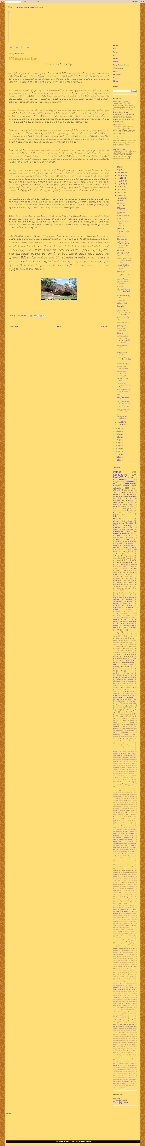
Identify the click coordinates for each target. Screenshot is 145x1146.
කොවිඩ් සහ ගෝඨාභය (124, 323)
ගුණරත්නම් (124, 929)
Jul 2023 (120, 186)
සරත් (116, 806)
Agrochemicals (117, 601)
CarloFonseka (117, 539)
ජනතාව (124, 938)
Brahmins (130, 601)
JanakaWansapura (127, 492)
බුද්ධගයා (134, 1003)
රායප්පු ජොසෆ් (122, 1028)
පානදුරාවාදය (125, 987)
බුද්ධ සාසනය (127, 1003)
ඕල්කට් (127, 763)
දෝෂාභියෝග (126, 613)
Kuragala (131, 833)
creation (122, 853)
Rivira (132, 552)
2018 (117, 440)
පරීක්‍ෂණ (130, 644)
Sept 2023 (121, 181)
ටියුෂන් (125, 946)
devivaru (130, 673)
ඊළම (125, 636)
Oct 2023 (120, 178)
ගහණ (127, 925)
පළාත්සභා (130, 697)
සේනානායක (118, 1079)
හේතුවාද (132, 1083)
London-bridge (129, 835)
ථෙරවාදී (132, 691)
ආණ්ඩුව (121, 761)
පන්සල (123, 981)
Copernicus (134, 818)
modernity (129, 535)
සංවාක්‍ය (127, 1061)
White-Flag (123, 738)
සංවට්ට (120, 1061)
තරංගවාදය (123, 773)
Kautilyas (132, 831)
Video (114, 738)
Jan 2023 (120, 425)
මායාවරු (132, 1018)
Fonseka (115, 724)
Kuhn (135, 580)
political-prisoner (132, 866)
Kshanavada (125, 728)
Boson (135, 658)
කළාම (135, 913)
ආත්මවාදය (131, 681)
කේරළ (116, 921)
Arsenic (123, 506)
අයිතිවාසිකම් (133, 757)
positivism (117, 868)
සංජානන (125, 652)
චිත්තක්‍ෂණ (115, 933)
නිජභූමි (125, 695)
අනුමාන (132, 882)
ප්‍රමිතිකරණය (117, 646)
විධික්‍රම (115, 1048)
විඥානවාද (116, 650)
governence (125, 857)
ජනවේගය (115, 940)
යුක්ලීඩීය (132, 796)
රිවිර (118, 549)
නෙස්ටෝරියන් (118, 979)
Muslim (130, 515)
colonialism (117, 488)
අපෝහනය (134, 755)
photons (115, 677)
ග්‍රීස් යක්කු (134, 925)
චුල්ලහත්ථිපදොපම (132, 933)
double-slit (116, 855)
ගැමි (128, 927)
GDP (114, 664)
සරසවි (121, 806)
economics (116, 605)
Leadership (116, 835)
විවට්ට (124, 1050)
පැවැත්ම (127, 699)
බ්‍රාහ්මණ (124, 1001)
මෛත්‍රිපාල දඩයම (122, 336)
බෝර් (123, 792)
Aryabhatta (125, 816)
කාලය (132, 638)
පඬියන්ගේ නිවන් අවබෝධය (122, 137)
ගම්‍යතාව (121, 925)
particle (132, 675)
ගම (133, 923)
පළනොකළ (116, 784)
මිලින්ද (114, 1022)
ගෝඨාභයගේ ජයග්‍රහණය (121, 329)
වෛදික (127, 1054)
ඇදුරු (119, 894)
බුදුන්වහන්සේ (125, 1005)
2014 (117, 451)
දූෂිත (114, 956)
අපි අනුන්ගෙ (121, 271)
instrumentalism (117, 862)
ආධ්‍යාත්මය (115, 892)
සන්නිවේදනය (132, 712)
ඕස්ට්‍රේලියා (118, 911)
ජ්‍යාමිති (135, 940)
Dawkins (134, 820)
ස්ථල (121, 1073)
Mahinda (128, 481)
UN (124, 630)
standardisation (125, 872)
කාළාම (125, 767)
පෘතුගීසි (133, 991)
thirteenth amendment (130, 591)
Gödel (121, 724)
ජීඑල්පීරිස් (132, 944)
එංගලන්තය (131, 905)
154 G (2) (116, 654)
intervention (125, 749)
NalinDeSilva (120, 474)
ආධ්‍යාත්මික (124, 564)
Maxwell (131, 623)
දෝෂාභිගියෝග (125, 962)
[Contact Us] (28, 47)
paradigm (129, 605)
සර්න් (127, 806)
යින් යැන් (131, 1024)
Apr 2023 (120, 195)
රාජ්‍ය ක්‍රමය (134, 1026)
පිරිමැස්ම (128, 989)
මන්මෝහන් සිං (117, 1014)
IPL (126, 831)
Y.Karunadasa (126, 669)
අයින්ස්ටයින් (124, 593)
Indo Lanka (126, 580)
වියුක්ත (115, 529)
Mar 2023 (120, 198)
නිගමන (135, 970)
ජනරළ (133, 771)
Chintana (125, 818)
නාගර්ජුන (131, 968)
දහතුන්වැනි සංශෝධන (128, 775)
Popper (115, 627)
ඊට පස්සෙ (120, 333)
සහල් (123, 1071)
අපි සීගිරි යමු (121, 229)
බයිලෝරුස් (132, 997)
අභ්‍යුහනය (130, 679)
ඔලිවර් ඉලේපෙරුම (132, 909)
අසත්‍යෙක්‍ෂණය (117, 890)
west (114, 634)
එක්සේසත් (133, 636)
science (129, 554)
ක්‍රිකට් (116, 915)
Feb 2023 (120, 422)
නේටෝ (126, 979)
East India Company (129, 825)
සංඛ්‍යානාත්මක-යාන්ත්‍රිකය (128, 1059)
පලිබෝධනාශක (118, 697)
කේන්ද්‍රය (134, 919)
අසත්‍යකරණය (130, 888)
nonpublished (127, 519)
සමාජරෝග (132, 1065)
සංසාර (133, 1061)
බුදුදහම (126, 646)
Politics (115, 71)
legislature (116, 675)
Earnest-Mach (117, 825)
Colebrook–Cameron (127, 662)
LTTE (115, 506)
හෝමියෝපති (125, 1085)
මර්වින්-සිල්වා (133, 1014)
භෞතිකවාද (126, 703)
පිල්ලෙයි (134, 989)
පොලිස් (125, 995)
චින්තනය (129, 521)
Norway (115, 625)
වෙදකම (120, 1054)
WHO (132, 570)
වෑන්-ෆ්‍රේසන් (132, 1040)
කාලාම (133, 915)
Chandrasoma (117, 818)
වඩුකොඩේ (119, 708)
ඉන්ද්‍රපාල (132, 761)
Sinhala (128, 531)
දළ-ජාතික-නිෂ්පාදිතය (128, 952)
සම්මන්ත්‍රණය (119, 714)
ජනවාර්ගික (131, 938)
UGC (117, 630)
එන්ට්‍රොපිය (126, 907)
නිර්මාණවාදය (116, 976)
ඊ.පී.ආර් (135, 898)
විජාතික (124, 1042)
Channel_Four (129, 660)
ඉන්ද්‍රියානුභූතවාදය (118, 685)
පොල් (117, 995)
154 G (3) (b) (125, 718)
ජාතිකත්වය (116, 556)
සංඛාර (114, 1061)
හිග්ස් (128, 810)
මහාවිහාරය (129, 615)
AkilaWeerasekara (118, 814)
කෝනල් (124, 769)
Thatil (122, 667)
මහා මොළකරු (121, 376)
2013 (117, 454)
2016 (117, 446)
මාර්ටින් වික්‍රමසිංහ (117, 1020)
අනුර (118, 414)
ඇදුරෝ (124, 683)
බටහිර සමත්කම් (122, 303)
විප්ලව (131, 1048)
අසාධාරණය (132, 759)
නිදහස (129, 972)
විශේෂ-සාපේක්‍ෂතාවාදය (121, 802)
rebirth (132, 751)
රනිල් (135, 706)
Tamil (135, 539)
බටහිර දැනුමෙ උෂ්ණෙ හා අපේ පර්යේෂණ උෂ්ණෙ (124, 260)
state (124, 632)
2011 (117, 460)
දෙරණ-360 (116, 693)
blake (133, 851)
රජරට (132, 566)
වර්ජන (115, 800)
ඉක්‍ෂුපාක (117, 896)
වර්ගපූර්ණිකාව (129, 708)
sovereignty (125, 513)
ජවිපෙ (122, 574)
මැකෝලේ (126, 1020)
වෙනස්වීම (131, 802)
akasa (114, 851)
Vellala (115, 517)
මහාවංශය (132, 1016)
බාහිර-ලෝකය (131, 1001)
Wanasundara (124, 849)
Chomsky (131, 722)
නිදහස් (135, 972)
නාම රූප (122, 970)
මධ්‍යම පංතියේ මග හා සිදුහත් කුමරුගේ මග (124, 390)
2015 (117, 448)
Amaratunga (133, 621)
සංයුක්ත (123, 712)
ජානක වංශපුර (128, 504)
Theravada (116, 587)
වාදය (133, 1038)
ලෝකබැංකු (124, 1034)
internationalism (131, 494)
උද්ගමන (132, 901)
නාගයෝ (124, 968)
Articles (115, 58)
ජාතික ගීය (127, 942)
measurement (118, 864)
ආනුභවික (124, 892)
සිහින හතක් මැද (122, 239)
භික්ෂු (127, 1009)
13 (122, 560)
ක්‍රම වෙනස (120, 250)
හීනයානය (126, 1081)
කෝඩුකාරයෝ (121, 226)
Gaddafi (120, 829)
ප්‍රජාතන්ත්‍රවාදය (121, 325)
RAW (124, 584)
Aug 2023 (120, 184)
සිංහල (135, 513)
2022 (117, 428)
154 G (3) (116, 718)
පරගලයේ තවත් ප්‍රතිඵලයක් (122, 353)
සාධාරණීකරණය (120, 1075)
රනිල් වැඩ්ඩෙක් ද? (123, 253)
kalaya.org (116, 1098)
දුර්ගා (128, 954)
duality (124, 855)
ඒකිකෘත (115, 909)
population (116, 751)
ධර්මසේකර (129, 777)
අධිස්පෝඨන (125, 878)
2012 (117, 457)
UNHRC (134, 533)
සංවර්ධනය (124, 568)
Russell (123, 627)
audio (121, 671)
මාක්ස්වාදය (129, 558)
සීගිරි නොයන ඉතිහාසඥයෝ (122, 209)
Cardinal (116, 545)
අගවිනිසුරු (119, 679)
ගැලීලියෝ (115, 771)
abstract (131, 630)
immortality (131, 745)
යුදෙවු (129, 706)
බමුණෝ (125, 997)
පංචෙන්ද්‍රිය (116, 576)
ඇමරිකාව (125, 894)
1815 (124, 621)
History (115, 81)
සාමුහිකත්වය (131, 1075)
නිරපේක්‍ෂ (132, 974)
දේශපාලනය (129, 693)
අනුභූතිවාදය (126, 755)
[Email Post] (31, 315)
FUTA (127, 560)
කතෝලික (115, 913)
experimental (116, 857)
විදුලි (135, 1044)
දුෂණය (115, 777)
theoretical (134, 872)
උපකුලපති (129, 903)
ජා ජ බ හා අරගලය (123, 215)
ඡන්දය (126, 936)
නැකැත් (129, 970)
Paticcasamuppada (128, 625)
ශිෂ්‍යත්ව (129, 1057)
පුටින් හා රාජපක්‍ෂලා (119, 149)
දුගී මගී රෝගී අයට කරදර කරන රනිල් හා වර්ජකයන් (123, 312)
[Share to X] (39, 316)
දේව (125, 958)
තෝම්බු (127, 950)
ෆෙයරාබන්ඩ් (122, 1087)
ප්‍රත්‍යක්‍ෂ (130, 537)
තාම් (122, 950)
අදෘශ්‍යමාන (117, 755)
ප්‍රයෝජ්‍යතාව (116, 987)
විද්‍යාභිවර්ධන (123, 1044)
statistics (131, 632)
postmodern (124, 677)
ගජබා (123, 923)
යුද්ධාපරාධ (115, 798)
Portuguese (116, 584)
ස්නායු (126, 1073)
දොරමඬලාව (116, 962)
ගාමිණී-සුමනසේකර (120, 927)
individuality (130, 747)
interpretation (116, 749)
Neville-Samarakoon (129, 839)
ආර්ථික (123, 634)
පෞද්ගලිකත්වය (120, 701)
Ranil (115, 477)
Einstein (124, 552)
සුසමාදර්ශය (134, 1077)
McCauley (134, 728)
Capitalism (133, 568)
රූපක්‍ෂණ (128, 1030)
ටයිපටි (119, 946)
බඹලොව (123, 790)
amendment (125, 740)
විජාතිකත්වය (131, 1042)
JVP (119, 490)
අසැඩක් (125, 890)
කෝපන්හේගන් (126, 687)
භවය (133, 1007)
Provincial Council (127, 664)
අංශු (117, 593)
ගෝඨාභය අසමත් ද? (123, 317)
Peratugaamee (124, 732)
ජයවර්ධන (115, 773)
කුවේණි (115, 919)
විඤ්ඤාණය (127, 800)
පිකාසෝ (121, 989)
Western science (118, 68)
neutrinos (132, 864)
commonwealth (129, 742)
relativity (115, 609)
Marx (131, 529)
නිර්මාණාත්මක (125, 976)
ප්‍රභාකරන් (134, 784)
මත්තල (132, 1011)
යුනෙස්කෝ (116, 1026)
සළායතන (115, 1073)
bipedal (127, 851)
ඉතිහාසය (131, 683)
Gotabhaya (133, 496)
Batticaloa (115, 722)
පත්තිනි (117, 781)
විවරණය (134, 800)
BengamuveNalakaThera (121, 658)
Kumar (122, 833)
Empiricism (119, 570)
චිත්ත (133, 931)
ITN (124, 623)
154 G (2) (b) (117, 812)
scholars (128, 870)
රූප (122, 1030)
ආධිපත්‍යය (116, 683)
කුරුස (132, 917)
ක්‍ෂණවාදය (122, 765)
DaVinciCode (118, 820)
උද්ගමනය (115, 763)
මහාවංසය (115, 1018)
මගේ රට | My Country (120, 1103)
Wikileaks (131, 738)
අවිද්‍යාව (115, 681)
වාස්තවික (116, 619)
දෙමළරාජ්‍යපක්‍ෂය (117, 958)
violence (129, 874)
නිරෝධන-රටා (128, 779)
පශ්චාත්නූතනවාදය (130, 983)
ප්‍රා (123, 786)
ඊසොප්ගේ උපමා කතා (121, 901)
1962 (126, 812)
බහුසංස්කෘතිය (131, 790)
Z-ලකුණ (134, 587)
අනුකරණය (124, 882)
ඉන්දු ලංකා (118, 595)
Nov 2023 (120, 175)
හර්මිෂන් (122, 810)
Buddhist (132, 816)
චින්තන (115, 640)
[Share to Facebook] (41, 316)
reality (115, 574)
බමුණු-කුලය (124, 566)
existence (116, 591)
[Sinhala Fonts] (17, 47)
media (115, 509)
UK (132, 603)
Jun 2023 (120, 189)
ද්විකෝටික (116, 954)
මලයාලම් (124, 1016)
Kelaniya (125, 547)
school (122, 753)
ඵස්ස (132, 995)
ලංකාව (121, 1032)
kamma (135, 862)
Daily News (129, 578)
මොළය (119, 648)
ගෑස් (118, 350)
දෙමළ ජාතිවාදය (128, 556)
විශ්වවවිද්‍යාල (118, 1052)
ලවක (126, 1032)
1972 (132, 812)
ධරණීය (133, 962)
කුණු (127, 917)
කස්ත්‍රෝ (129, 913)
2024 (117, 167)
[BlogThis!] (37, 316)
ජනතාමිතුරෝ (116, 938)
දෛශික (132, 960)
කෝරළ (117, 923)
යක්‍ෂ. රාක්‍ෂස (123, 1024)
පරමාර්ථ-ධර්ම (131, 981)
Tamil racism (131, 477)
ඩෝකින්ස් (132, 946)
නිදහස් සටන (118, 974)
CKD (117, 623)
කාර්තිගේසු (118, 767)
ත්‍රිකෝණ (126, 948)
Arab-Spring (116, 720)
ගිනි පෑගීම (116, 929)
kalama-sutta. (127, 862)
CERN (123, 722)
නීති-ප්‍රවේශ (134, 976)
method (133, 749)
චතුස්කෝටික (116, 931)
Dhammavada (126, 823)
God (123, 529)
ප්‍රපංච (128, 784)
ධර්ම (114, 964)
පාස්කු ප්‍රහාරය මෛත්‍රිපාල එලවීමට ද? (124, 359)
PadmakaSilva (117, 841)
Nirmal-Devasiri (119, 730)
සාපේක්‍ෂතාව (116, 808)
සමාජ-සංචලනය (123, 1065)
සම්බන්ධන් (134, 804)
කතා (133, 911)
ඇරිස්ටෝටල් (133, 894)
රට (122, 1026)
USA (126, 570)
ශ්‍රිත (114, 1057)
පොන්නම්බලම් (133, 993)
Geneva (115, 504)
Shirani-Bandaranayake (130, 843)
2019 (117, 437)
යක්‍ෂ (132, 617)
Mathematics (117, 531)
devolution (123, 572)
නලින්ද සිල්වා (122, 966)
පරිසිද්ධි (132, 781)
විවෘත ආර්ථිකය (133, 1050)
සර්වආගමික (122, 1069)
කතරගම (126, 911)
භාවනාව (134, 646)
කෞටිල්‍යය (131, 769)
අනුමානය (115, 884)
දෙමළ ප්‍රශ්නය (131, 956)
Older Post (104, 326)
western (134, 753)
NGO (115, 519)
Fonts (115, 55)
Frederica (122, 827)
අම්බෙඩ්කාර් (131, 886)
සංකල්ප (115, 560)
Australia (132, 720)
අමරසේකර (125, 757)
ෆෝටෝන (131, 716)
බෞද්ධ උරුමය (117, 1007)
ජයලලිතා (123, 940)
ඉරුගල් (119, 898)
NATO (114, 839)
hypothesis (119, 860)
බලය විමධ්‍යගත (123, 999)
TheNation (123, 736)
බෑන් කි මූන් (116, 792)
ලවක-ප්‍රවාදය (133, 1032)
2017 (117, 443)
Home (59, 326)
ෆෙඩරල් (115, 1087)
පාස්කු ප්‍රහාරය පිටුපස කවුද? (122, 101)
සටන (114, 1063)
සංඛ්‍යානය (117, 1059)
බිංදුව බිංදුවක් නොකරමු (121, 204)
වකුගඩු (115, 523)
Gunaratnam (118, 831)
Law (123, 523)
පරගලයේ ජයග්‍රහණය (123, 256)
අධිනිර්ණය (115, 878)
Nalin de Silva (121, 496)
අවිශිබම (122, 888)
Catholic (115, 603)
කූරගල (121, 919)
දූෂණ (133, 954)
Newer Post (14, 326)
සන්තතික (126, 804)
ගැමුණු (133, 927)
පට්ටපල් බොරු (118, 644)
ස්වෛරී (133, 806)
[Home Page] (11, 47)
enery (132, 855)
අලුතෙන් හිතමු (121, 213)
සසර (127, 714)
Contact (115, 62)
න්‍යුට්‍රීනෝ (131, 642)
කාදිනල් (129, 765)
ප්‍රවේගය (118, 786)
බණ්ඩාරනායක (116, 997)
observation (116, 866)
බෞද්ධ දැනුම (126, 1007)
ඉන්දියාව (134, 593)
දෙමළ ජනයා (121, 956)
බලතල (115, 999)
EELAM (115, 564)
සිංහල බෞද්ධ (128, 619)
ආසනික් (130, 502)
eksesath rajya (129, 589)
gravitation (116, 554)
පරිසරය (115, 983)
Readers (134, 547)
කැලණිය (129, 527)
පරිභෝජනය (125, 781)
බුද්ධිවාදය (117, 1005)
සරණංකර (129, 1067)
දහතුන (129, 773)
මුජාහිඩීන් (128, 1022)
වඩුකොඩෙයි (116, 1036)
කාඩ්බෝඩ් (126, 915)
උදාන (122, 903)
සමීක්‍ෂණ (122, 1067)
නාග (117, 968)
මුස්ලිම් (126, 617)
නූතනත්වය (130, 574)
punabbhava (131, 868)
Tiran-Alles (124, 847)
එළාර (133, 907)
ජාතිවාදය (124, 691)
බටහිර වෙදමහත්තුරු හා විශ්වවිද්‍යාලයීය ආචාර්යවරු (123, 340)
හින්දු (133, 810)
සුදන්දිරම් (121, 1077)
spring (116, 872)
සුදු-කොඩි (115, 810)
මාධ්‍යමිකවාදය (124, 1018)
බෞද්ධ (131, 517)
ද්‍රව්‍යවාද (123, 642)
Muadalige (126, 837)
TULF (125, 845)
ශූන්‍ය (114, 804)
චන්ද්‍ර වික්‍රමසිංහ (126, 931)
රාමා (116, 1028)
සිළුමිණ (133, 808)
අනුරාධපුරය (123, 884)
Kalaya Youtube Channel (121, 65)
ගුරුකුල (132, 929)
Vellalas (130, 523)
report (122, 870)
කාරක (135, 765)
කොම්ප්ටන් (116, 769)
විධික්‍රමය (123, 1048)
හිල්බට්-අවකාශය (121, 716)
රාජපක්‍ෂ (127, 1026)
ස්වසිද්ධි (134, 714)
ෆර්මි (133, 1085)
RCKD (132, 732)
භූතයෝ (118, 703)
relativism (115, 753)
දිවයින (120, 498)
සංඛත (135, 1057)
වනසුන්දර (131, 798)
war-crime (133, 677)
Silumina (126, 734)
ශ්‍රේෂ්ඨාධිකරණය (121, 1057)
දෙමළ (117, 562)
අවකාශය (117, 759)
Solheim (118, 845)
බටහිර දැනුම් (133, 701)
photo (123, 866)
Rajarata (131, 584)
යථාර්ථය (130, 543)
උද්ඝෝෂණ (116, 903)
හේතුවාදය (115, 1085)
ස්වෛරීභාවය (133, 1073)
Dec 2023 (120, 172)
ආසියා (114, 894)
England (120, 515)
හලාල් (132, 652)
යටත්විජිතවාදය (119, 706)
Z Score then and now (120, 112)
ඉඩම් (122, 896)
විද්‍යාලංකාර (129, 650)
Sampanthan (116, 734)
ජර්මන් (129, 940)
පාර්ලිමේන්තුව (130, 786)
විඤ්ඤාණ (116, 710)
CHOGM (118, 660)
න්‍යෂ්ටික (130, 966)
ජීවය (114, 946)
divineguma (117, 632)
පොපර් (135, 699)
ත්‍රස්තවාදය (130, 611)
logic (118, 535)
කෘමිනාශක (127, 919)
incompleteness (130, 860)
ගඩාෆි (128, 923)
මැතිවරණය (116, 617)
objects (125, 675)
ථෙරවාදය (116, 613)
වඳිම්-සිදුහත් (124, 1036)
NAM (133, 837)
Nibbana (119, 582)
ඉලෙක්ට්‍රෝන (117, 636)
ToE (130, 847)
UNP (131, 506)
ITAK (127, 539)
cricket (115, 572)
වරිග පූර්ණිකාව (133, 1036)
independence (132, 541)
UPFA (128, 667)
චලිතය (127, 771)
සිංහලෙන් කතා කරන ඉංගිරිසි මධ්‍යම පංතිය (124, 402)
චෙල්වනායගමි (118, 936)
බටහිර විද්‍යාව (117, 558)
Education (116, 547)
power (124, 868)
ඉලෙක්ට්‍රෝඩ (127, 898)
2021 (117, 431)
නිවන (135, 613)
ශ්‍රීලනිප (115, 712)
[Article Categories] (22, 47)
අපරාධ (130, 884)
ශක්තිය (133, 1054)
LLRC (115, 525)
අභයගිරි (117, 886)
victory (123, 874)
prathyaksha (117, 607)
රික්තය (130, 1028)
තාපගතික (115, 950)
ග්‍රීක (135, 687)
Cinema (115, 78)
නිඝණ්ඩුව (117, 972)
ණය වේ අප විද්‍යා (122, 236)
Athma (124, 720)
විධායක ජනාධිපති (130, 1046)
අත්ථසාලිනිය (131, 876)
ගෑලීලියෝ (119, 689)
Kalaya (115, 52)
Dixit (133, 823)
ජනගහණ (132, 936)
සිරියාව (115, 1077)
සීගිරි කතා (120, 200)
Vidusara (128, 484)
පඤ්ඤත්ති (116, 599)
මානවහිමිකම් (118, 796)
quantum (124, 751)
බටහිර (119, 615)
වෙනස (119, 218)
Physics (130, 582)
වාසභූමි (115, 1040)
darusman (130, 671)
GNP (114, 829)
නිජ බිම (124, 972)
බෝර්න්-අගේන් (131, 792)
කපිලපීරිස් (134, 763)
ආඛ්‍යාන (132, 890)
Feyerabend (117, 580)
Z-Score (125, 587)
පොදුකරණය (124, 788)
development (117, 673)
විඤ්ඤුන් (115, 1044)
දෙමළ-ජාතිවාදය (129, 597)
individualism (116, 747)
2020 (117, 434)
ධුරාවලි (115, 966)
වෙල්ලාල (131, 710)
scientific (134, 870)
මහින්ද (135, 703)
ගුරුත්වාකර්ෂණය (129, 595)
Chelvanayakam (128, 545)
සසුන (128, 1069)
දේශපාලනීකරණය (123, 960)
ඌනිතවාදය (122, 905)
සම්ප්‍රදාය (132, 1063)
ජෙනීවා (134, 560)
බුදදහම (119, 1003)
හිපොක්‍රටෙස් (118, 1081)
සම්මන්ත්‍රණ (116, 578)
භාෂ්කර (121, 1009)
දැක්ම (122, 954)
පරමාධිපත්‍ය (120, 320)
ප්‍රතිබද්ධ (123, 784)
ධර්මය (133, 964)
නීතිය (135, 779)
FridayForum (131, 827)
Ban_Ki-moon (128, 656)
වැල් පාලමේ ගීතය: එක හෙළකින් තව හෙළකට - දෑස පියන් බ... (123, 244)
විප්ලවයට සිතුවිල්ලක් (123, 406)
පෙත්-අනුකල (116, 993)
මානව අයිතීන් (133, 794)
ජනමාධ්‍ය (116, 691)
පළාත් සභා (129, 576)
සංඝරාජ (120, 804)
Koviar (115, 833)
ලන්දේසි (124, 798)
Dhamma (117, 823)
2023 (117, 170)
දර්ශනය (115, 952)
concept (115, 853)
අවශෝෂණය (117, 611)
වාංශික (128, 1038)
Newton (115, 513)
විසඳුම (125, 1052)
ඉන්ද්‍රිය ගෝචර (129, 896)
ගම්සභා (115, 925)
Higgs (127, 724)
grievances (134, 857)
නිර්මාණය (119, 779)
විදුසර (115, 492)
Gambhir (126, 829)
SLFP (115, 502)
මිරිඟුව (133, 1020)
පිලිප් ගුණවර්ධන (119, 991)
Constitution (129, 490)
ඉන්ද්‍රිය (131, 634)
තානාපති (132, 948)
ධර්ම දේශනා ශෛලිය (123, 964)
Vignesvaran (120, 541)
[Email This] (35, 316)
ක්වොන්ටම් (117, 521)
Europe (115, 827)
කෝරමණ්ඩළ (133, 921)
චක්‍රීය (122, 771)
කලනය (122, 913)
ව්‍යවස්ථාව (129, 599)
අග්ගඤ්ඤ (122, 876)
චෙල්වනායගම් (125, 640)
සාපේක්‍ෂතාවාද (125, 808)
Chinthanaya (125, 509)
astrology (118, 589)
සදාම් (126, 1063)
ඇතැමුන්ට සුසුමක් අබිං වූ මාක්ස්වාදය (124, 282)
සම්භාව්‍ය (115, 1065)
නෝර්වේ (132, 979)
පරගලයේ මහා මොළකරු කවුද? (123, 367)
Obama (115, 732)
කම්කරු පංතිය (121, 300)
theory (128, 753)
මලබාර (117, 1016)
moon (126, 864)
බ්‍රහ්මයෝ (117, 1001)
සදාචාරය (121, 1063)
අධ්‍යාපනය (120, 286)
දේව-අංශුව (131, 958)
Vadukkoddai (131, 736)
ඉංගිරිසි (126, 761)
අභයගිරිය (117, 757)
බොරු (133, 1005)
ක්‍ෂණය (125, 638)
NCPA (120, 839)
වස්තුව (116, 1038)
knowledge (116, 527)
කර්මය (116, 765)
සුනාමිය (127, 1077)
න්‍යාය (135, 966)
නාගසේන (115, 970)
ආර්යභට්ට (131, 892)
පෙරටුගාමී (115, 788)
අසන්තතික (124, 759)
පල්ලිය (121, 983)
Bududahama (128, 500)
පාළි (116, 989)
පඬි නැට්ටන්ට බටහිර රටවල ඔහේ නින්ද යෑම (123, 291)
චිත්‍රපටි (123, 933)
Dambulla (127, 820)
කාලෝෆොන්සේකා (118, 917)
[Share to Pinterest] (44, 316)
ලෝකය (132, 1034)
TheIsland (122, 479)
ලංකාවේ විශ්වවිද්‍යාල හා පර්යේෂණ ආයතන (123, 266)
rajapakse (115, 870)
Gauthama (134, 829)
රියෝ (135, 1028)
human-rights (127, 525)
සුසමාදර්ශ (116, 621)
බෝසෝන (115, 794)
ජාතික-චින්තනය (124, 944)
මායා (126, 796)
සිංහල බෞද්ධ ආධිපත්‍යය (121, 307)
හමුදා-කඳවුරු (133, 1079)
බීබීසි (114, 1003)
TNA (122, 502)
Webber (132, 849)
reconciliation (129, 607)
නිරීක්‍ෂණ (134, 564)
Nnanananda (130, 730)
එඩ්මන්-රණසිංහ (117, 907)
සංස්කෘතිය (125, 562)
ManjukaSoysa (117, 837)
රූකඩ (116, 1030)
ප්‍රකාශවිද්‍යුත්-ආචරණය (118, 985)
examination (116, 745)
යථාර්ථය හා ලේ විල (123, 363)
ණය (118, 394)
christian (118, 742)
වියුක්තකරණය (117, 1050)
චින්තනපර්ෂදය (118, 537)
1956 (132, 562)
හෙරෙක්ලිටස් (123, 1083)
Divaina (116, 484)
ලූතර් (117, 1034)
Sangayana (130, 841)
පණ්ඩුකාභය (116, 981)
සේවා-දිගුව (125, 1079)
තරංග (120, 948)
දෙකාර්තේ (121, 777)
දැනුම (120, 597)
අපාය (135, 884)
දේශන (114, 960)
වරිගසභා (121, 800)
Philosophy (117, 75)
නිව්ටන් (132, 695)
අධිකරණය (129, 609)
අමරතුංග (124, 886)
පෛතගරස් (124, 993)
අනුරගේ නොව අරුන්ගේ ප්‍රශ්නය (123, 372)
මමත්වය (125, 1014)
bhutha (121, 851)
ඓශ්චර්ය (122, 909)
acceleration (116, 740)
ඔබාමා (121, 763)
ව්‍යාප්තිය (123, 1038)
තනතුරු (115, 948)
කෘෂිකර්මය (132, 767)
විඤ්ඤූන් (123, 710)
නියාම (125, 974)
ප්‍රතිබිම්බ (131, 985)
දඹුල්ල (133, 950)
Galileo (125, 603)
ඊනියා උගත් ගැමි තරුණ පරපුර (122, 417)
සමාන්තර (115, 1067)
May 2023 (120, 192)
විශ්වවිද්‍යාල (116, 652)
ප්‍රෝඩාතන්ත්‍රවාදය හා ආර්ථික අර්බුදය (123, 410)
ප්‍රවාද (116, 566)
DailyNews (116, 500)
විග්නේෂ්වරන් (116, 1042)
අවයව (114, 888)
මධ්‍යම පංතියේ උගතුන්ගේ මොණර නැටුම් (124, 385)
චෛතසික (130, 689)
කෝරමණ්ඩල (124, 921)
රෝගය (115, 568)
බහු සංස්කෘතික (133, 999)
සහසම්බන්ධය (131, 1071)
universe (117, 874)
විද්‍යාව (130, 1044)
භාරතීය (115, 1009)
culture (123, 517)
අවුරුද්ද (123, 681)
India (130, 498)
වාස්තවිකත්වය (122, 1040)
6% (125, 654)
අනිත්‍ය (125, 880)
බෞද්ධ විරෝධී (124, 794)
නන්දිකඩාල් (116, 695)
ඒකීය (131, 685)
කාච (121, 915)
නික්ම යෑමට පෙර (118, 124)
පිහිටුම (127, 991)
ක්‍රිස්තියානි (116, 687)
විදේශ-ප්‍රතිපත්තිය (119, 1046)
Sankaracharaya (117, 843)
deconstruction (131, 853)
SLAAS (115, 667)
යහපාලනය (129, 648)
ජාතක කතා (119, 942)
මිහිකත (121, 1022)
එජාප (117, 638)
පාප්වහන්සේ (133, 987)
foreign (124, 745)
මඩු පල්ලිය (124, 1011)
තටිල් (114, 597)
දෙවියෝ (123, 511)
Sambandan (133, 627)
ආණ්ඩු (114, 761)
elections (131, 572)
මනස (131, 511)
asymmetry (134, 740)
